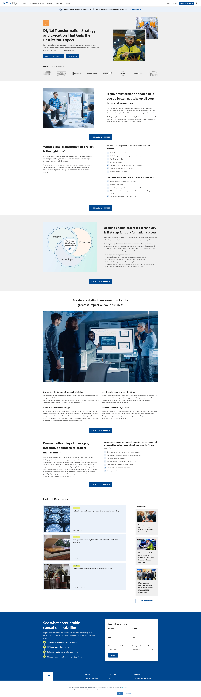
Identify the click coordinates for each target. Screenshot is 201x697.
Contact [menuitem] (168, 3)
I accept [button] (119, 693)
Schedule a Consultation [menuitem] (186, 3)
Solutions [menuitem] (23, 3)
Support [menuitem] (174, 3)
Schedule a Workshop (53, 56)
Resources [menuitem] (59, 3)
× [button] (136, 683)
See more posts (147, 601)
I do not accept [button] (128, 693)
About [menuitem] (68, 3)
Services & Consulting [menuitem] (36, 3)
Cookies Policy (123, 687)
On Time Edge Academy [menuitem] (142, 678)
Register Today (134, 9)
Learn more (72, 56)
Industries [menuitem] (49, 3)
